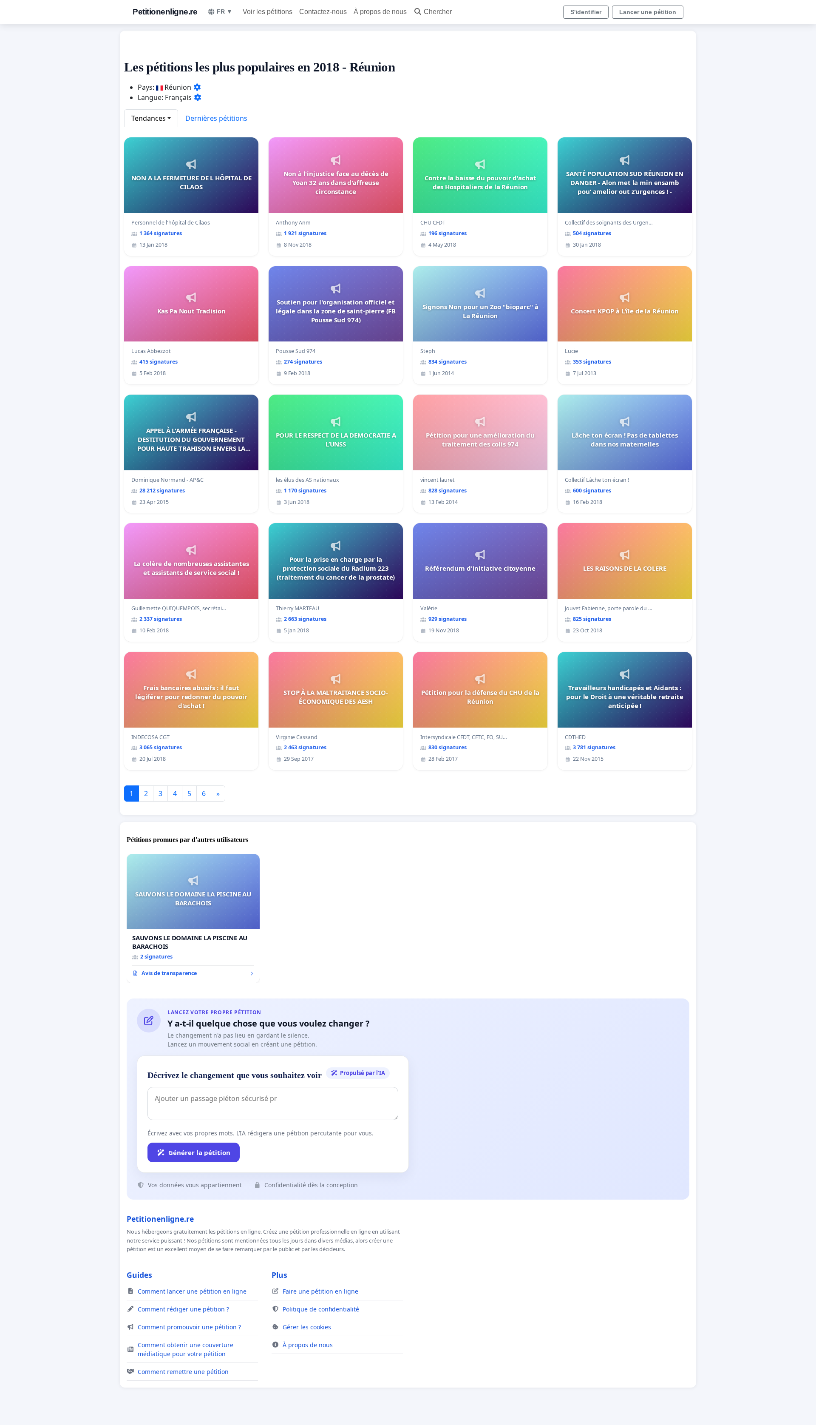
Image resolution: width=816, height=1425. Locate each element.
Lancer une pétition (647, 12)
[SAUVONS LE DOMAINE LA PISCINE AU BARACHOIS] (193, 918)
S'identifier (585, 12)
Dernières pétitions (216, 118)
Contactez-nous (323, 11)
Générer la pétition (199, 1152)
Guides (139, 1275)
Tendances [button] (148, 118)
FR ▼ (224, 11)
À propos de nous (380, 11)
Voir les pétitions (267, 11)
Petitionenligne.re (165, 11)
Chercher (438, 11)
